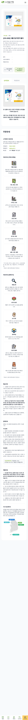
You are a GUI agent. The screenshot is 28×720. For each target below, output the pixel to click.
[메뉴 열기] (25, 2)
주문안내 (16, 80)
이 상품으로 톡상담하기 (19, 69)
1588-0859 (12, 146)
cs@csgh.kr (12, 148)
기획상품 (5, 35)
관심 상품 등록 (9, 69)
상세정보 (6, 80)
